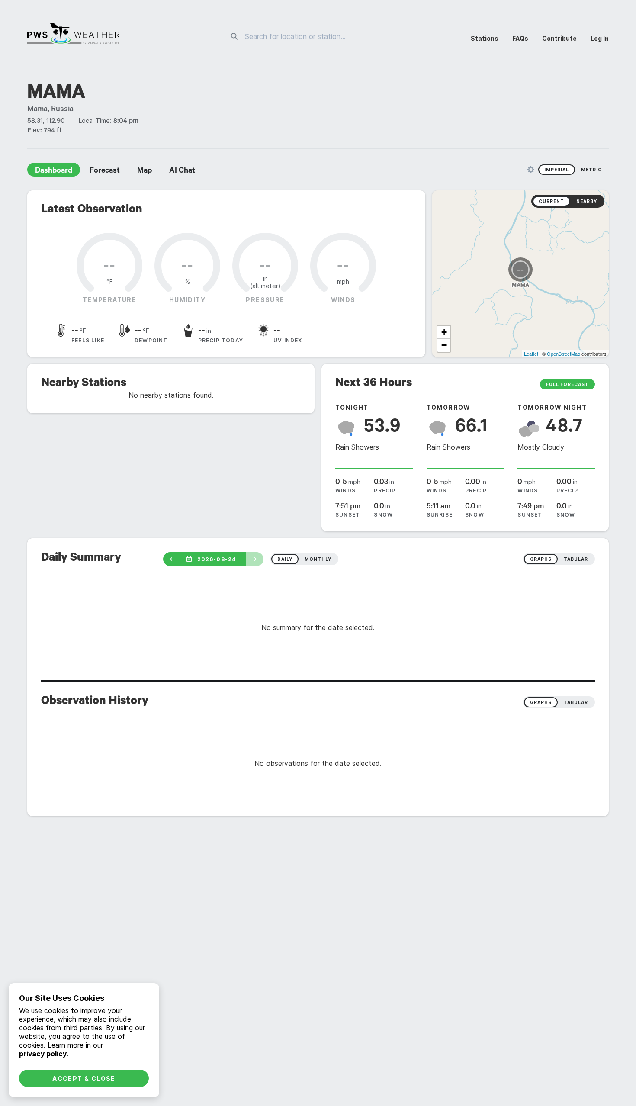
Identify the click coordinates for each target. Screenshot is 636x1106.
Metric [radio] (591, 169)
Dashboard (53, 171)
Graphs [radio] (541, 702)
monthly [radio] (318, 559)
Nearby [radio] (586, 201)
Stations (484, 38)
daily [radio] (284, 559)
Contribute (559, 38)
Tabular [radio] (576, 702)
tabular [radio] (576, 559)
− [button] (444, 345)
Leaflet (531, 353)
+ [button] (444, 332)
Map (144, 171)
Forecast (105, 171)
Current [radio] (551, 201)
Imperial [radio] (556, 169)
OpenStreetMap (563, 353)
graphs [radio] (541, 559)
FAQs (520, 38)
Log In (600, 38)
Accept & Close (84, 1078)
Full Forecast (567, 384)
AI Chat (182, 171)
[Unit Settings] (530, 169)
